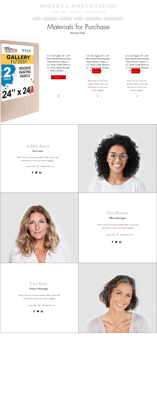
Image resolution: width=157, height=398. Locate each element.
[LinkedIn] (40, 172)
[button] (113, 18)
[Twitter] (36, 172)
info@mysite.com (47, 166)
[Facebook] (32, 172)
